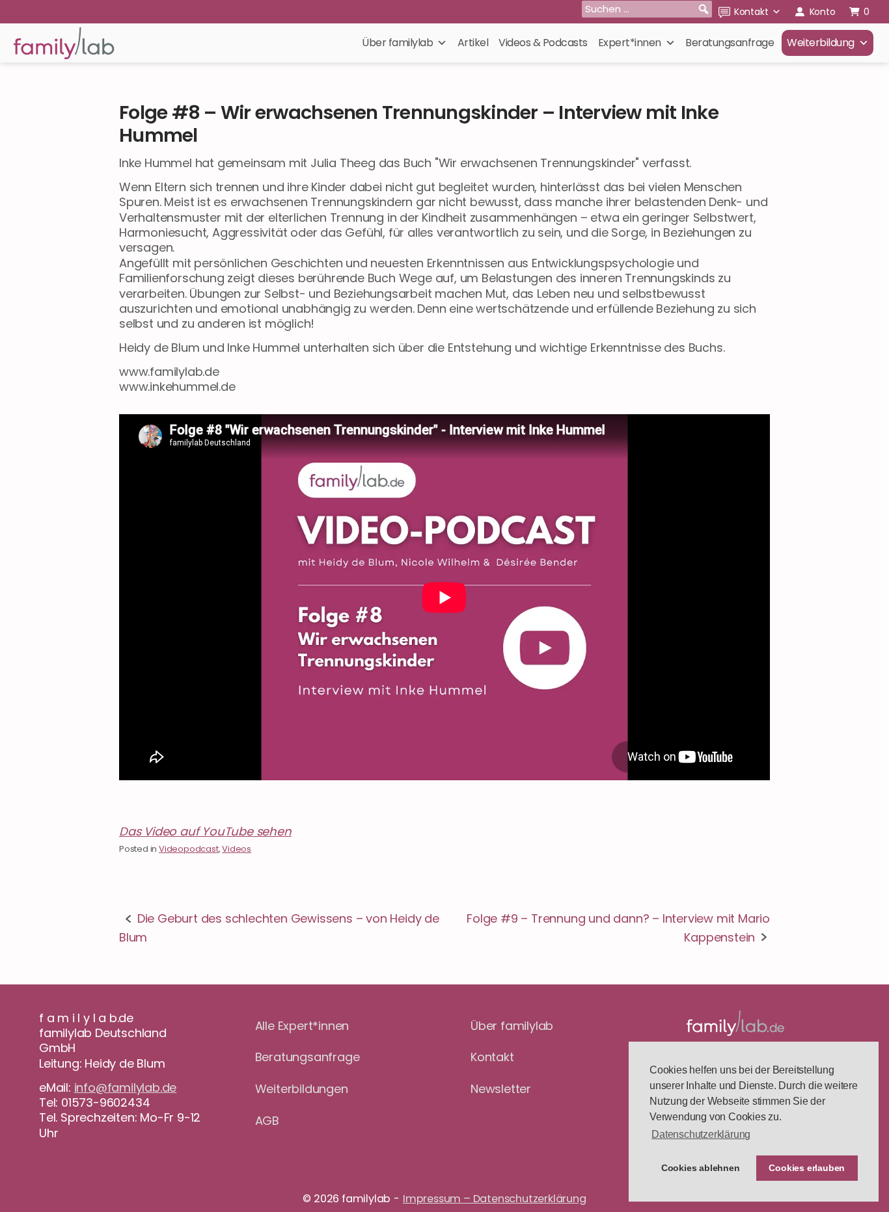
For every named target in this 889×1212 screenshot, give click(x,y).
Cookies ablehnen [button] (700, 1168)
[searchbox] (647, 9)
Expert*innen (629, 42)
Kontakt (751, 11)
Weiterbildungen (301, 1089)
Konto (823, 11)
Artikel (473, 42)
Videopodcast (189, 849)
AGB (267, 1121)
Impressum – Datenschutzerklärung (494, 1198)
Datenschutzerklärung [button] (700, 1134)
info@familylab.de (125, 1087)
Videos (236, 849)
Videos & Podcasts (543, 42)
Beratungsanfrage (729, 42)
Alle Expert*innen (302, 1026)
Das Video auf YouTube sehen (205, 831)
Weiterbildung (821, 42)
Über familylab (397, 42)
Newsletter (501, 1089)
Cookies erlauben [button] (807, 1168)
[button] (703, 9)
